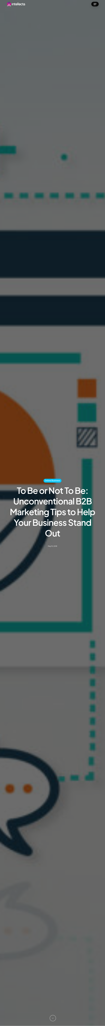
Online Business (52, 480)
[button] (95, 4)
